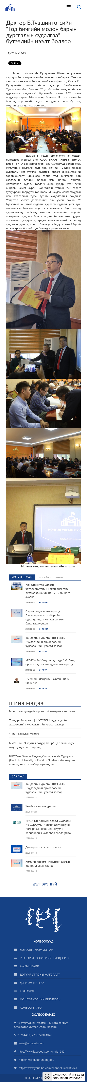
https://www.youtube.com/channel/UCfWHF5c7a (48, 1068)
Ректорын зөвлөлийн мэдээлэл (44, 958)
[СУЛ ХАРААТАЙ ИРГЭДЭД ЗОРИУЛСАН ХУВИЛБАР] (47, 1076)
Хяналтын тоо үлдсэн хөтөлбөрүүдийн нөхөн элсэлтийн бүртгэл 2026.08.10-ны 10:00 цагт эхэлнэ (47, 591)
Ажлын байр (29, 966)
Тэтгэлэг (27, 991)
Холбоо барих (30, 1007)
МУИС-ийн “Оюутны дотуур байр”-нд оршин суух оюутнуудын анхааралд (49, 662)
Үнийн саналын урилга (24, 733)
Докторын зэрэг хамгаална (43, 847)
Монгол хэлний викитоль (39, 999)
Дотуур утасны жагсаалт (39, 974)
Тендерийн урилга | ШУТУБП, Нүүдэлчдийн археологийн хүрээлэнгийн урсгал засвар (45, 642)
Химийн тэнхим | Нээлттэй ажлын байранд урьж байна (47, 863)
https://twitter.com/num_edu (36, 1060)
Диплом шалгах (31, 983)
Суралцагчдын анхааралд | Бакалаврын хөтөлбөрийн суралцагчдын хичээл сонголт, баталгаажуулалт (45, 617)
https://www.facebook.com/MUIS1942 (41, 1051)
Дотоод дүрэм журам (36, 950)
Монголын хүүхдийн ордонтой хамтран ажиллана (42, 711)
